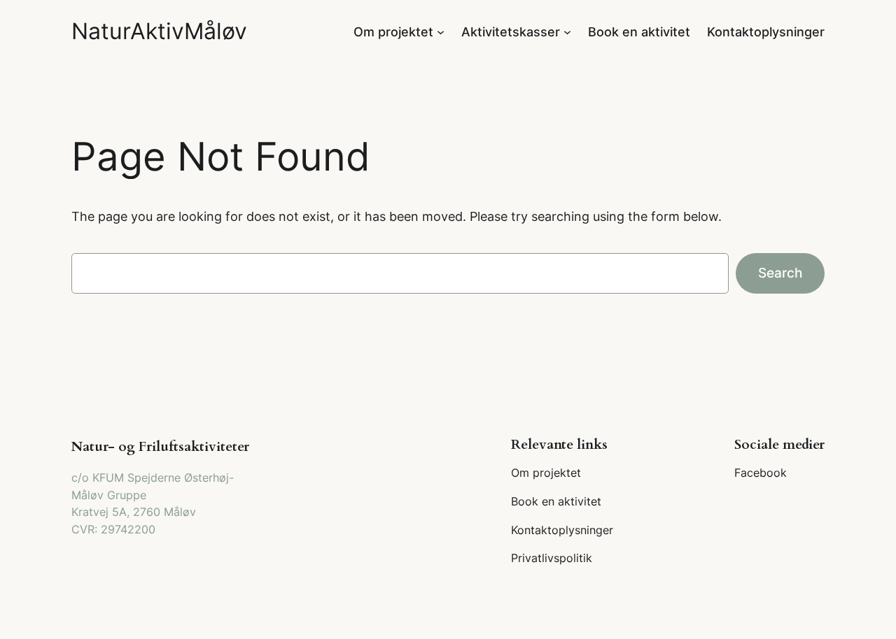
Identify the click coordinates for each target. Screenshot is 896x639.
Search (780, 272)
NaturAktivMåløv (159, 31)
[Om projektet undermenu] (440, 31)
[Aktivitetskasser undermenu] (567, 31)
